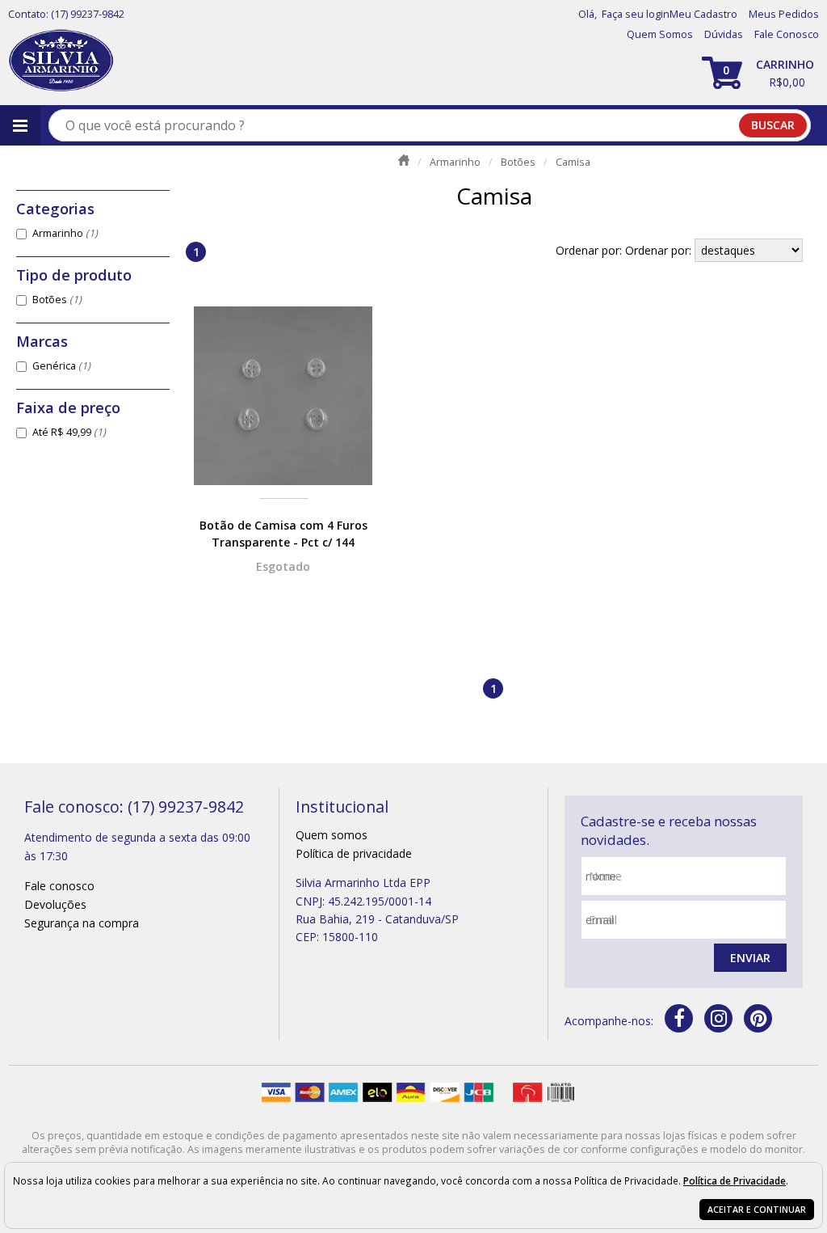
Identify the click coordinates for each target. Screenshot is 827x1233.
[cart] (760, 73)
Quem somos (331, 834)
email (603, 919)
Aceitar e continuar (756, 1209)
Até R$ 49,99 (69, 432)
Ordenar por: (660, 250)
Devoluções (55, 904)
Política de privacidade (354, 853)
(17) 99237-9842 (87, 14)
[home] (61, 61)
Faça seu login (636, 14)
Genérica (61, 366)
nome (605, 876)
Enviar (750, 957)
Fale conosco (59, 885)
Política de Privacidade (734, 1180)
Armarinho (65, 233)
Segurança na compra (81, 923)
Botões (57, 299)
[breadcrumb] (403, 160)
